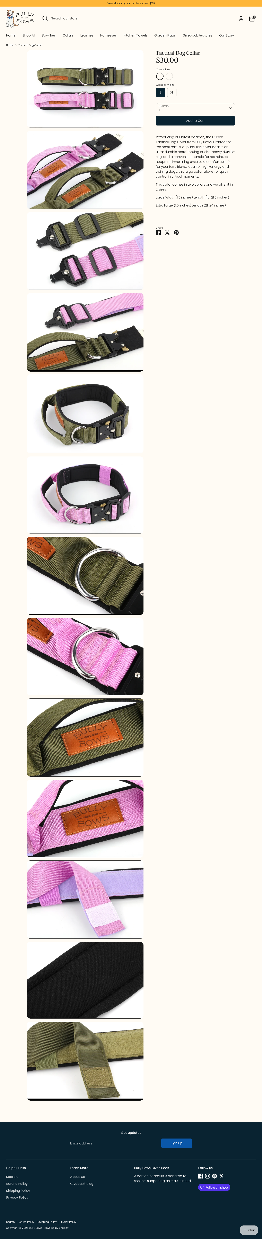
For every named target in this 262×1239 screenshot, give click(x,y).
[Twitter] (221, 1176)
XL (171, 92)
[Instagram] (207, 1176)
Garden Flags (165, 35)
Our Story (226, 35)
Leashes (86, 35)
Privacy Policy (17, 1197)
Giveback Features (197, 35)
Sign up (177, 1143)
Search (12, 1176)
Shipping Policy (18, 1190)
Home (11, 35)
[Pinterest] (214, 1176)
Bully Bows (36, 1228)
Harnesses (108, 35)
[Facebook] (200, 1176)
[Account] (241, 19)
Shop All (29, 35)
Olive (169, 76)
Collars (68, 35)
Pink (160, 76)
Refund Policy (17, 1183)
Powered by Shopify (56, 1228)
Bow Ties (49, 35)
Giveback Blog (81, 1183)
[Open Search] (45, 18)
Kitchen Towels (135, 35)
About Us (77, 1176)
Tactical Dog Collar (30, 45)
